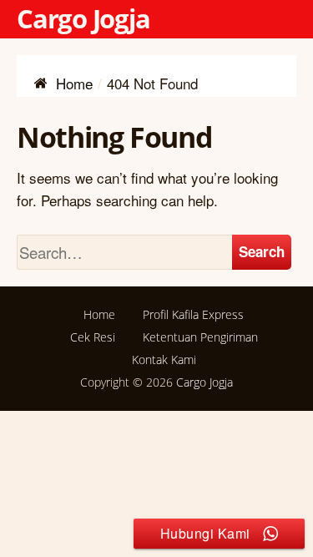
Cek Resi (92, 337)
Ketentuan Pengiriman (200, 337)
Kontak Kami (164, 359)
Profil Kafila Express (193, 314)
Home (99, 314)
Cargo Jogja (83, 18)
